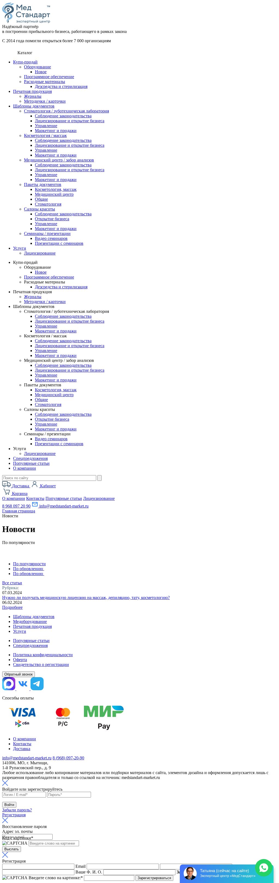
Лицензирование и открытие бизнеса (69, 120)
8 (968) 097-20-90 (68, 758)
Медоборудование (30, 621)
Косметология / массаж (45, 135)
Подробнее (12, 607)
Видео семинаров (51, 238)
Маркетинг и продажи (56, 130)
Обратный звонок (18, 674)
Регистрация (14, 814)
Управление (46, 125)
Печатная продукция (32, 91)
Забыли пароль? (17, 810)
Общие (41, 199)
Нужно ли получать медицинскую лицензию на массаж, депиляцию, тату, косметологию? (86, 597)
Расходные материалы (44, 81)
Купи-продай (25, 62)
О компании (24, 468)
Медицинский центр (54, 194)
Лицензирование (40, 253)
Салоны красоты (39, 209)
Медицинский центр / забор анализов (59, 160)
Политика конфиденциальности (43, 654)
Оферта (20, 659)
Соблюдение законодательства (63, 116)
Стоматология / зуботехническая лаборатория (66, 111)
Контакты (35, 498)
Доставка (21, 748)
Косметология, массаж (56, 189)
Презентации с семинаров (59, 243)
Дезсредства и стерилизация (61, 86)
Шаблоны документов (33, 106)
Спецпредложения (30, 458)
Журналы (32, 96)
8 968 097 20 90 (16, 506)
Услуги (19, 248)
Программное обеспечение (49, 76)
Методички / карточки (45, 101)
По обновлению (28, 568)
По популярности (29, 563)
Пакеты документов (42, 184)
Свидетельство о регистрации (41, 664)
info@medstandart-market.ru (63, 506)
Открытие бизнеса (52, 218)
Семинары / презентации (47, 233)
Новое (41, 71)
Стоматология (48, 204)
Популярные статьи (31, 463)
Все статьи (12, 582)
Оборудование (37, 67)
